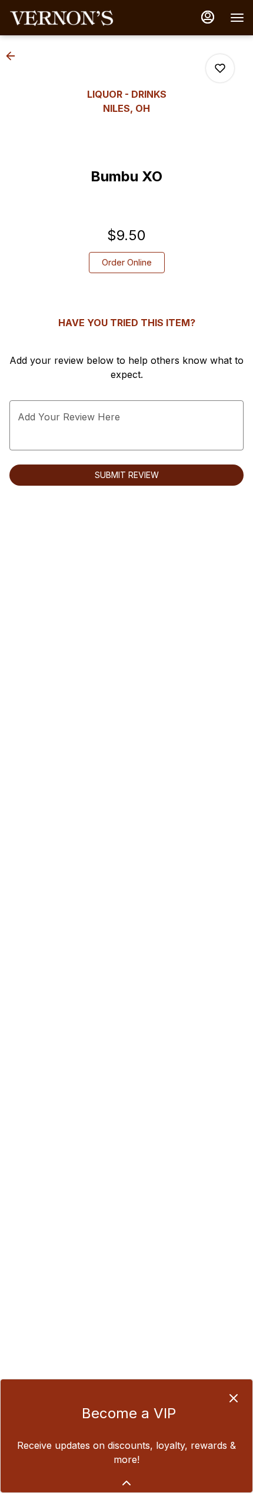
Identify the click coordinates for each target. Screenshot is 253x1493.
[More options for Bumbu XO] (220, 68)
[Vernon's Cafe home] (62, 17)
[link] (127, 262)
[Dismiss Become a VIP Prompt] (233, 1398)
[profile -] (208, 17)
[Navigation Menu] (237, 18)
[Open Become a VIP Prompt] (126, 1483)
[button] (14, 56)
